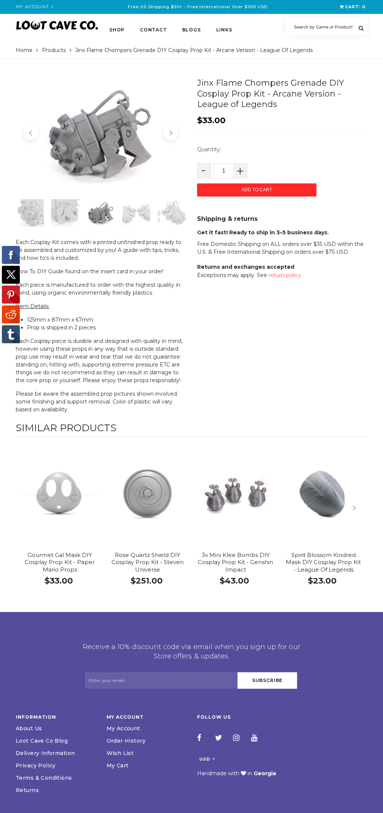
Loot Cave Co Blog (42, 740)
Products (54, 50)
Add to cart (257, 189)
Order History (126, 740)
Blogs (191, 30)
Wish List (120, 753)
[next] (359, 507)
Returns (27, 790)
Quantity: (209, 149)
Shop (117, 30)
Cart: (355, 6)
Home (24, 50)
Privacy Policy (36, 765)
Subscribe (267, 680)
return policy (285, 275)
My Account (123, 728)
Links (224, 30)
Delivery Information (45, 753)
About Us (29, 728)
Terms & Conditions (44, 777)
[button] (30, 132)
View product (60, 501)
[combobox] (326, 27)
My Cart (118, 765)
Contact (153, 30)
